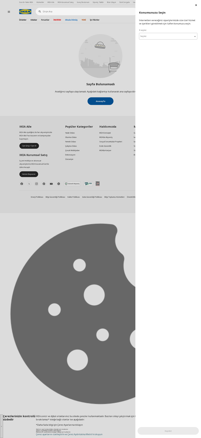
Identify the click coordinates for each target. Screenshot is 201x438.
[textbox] (168, 36)
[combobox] (168, 36)
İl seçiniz (142, 30)
